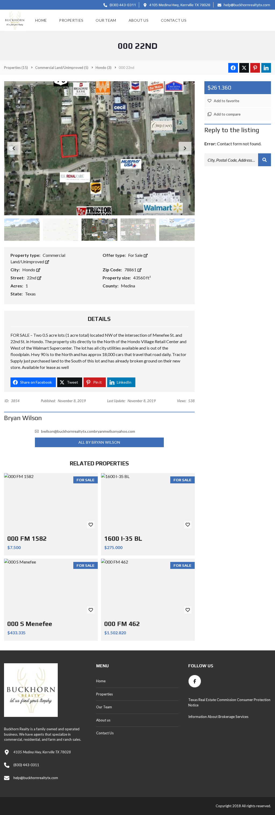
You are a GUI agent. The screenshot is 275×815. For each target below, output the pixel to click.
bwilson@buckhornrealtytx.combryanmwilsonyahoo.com (88, 431)
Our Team (104, 707)
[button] (185, 148)
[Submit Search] (264, 159)
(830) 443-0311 (122, 5)
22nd (32, 277)
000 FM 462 (122, 623)
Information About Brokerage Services (218, 716)
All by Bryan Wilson (99, 442)
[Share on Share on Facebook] (233, 68)
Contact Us (105, 733)
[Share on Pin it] (255, 68)
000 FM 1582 (27, 538)
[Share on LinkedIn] (266, 68)
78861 (130, 269)
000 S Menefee (29, 623)
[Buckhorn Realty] (15, 20)
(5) (61, 67)
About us (103, 720)
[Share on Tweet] (244, 68)
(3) (103, 67)
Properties (104, 694)
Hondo (29, 269)
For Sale (135, 255)
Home (101, 681)
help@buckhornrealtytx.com (246, 5)
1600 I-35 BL (123, 538)
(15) (16, 67)
